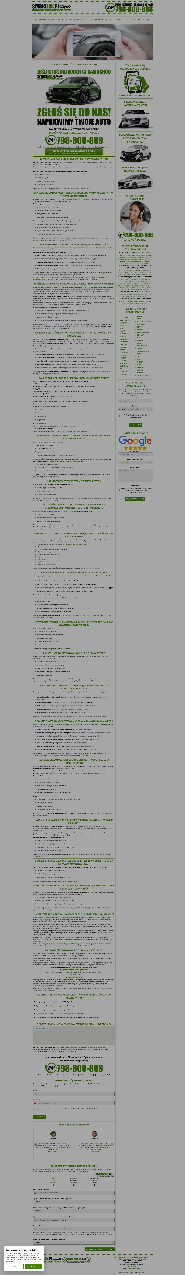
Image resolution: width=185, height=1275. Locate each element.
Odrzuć (15, 1266)
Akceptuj (33, 1266)
